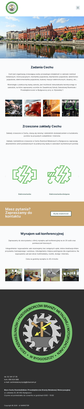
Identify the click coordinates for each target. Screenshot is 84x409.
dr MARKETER (23, 405)
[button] (41, 57)
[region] (42, 37)
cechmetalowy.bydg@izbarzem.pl (23, 382)
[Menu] (78, 8)
